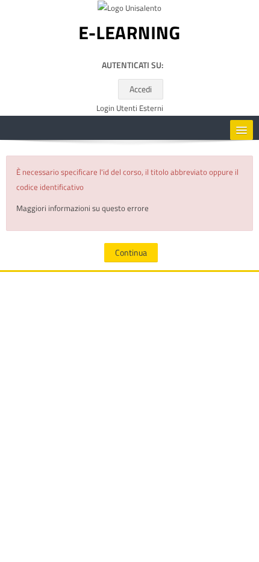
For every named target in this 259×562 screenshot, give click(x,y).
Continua (131, 252)
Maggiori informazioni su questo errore (82, 208)
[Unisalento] (129, 10)
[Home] (129, 36)
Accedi (141, 89)
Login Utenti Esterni (129, 108)
